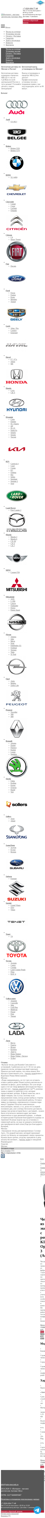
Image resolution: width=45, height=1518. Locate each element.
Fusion (13, 295)
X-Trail (13, 654)
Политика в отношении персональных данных (20, 1499)
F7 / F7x (14, 359)
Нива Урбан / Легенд (19, 1056)
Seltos (13, 477)
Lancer (13, 603)
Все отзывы (6, 1151)
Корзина (4, 1516)
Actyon (13, 848)
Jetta (12, 1005)
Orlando (14, 211)
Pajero (13, 608)
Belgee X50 (15, 148)
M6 (12, 364)
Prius (12, 972)
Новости (9, 43)
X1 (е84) (14, 177)
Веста (13, 1043)
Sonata (13, 435)
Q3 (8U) (14, 122)
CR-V (13, 393)
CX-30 (13, 541)
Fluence (14, 748)
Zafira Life (15, 685)
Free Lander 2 (16, 510)
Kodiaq (13, 783)
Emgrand (14, 333)
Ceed (13, 466)
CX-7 (13, 546)
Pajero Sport (15, 610)
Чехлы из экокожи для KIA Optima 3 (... (40, 1490)
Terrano (13, 650)
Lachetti (14, 208)
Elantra (13, 422)
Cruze (13, 206)
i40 (12, 426)
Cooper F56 (15, 572)
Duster (13, 745)
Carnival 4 (14, 464)
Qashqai (14, 648)
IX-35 (13, 428)
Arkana (13, 743)
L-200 (13, 601)
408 (12, 717)
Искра (13, 1047)
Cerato (13, 468)
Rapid (13, 790)
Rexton (13, 852)
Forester (14, 879)
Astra (13, 681)
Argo (13, 819)
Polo (12, 1014)
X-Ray (13, 1058)
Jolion (13, 362)
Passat (13, 1012)
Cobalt (13, 204)
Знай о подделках (13, 40)
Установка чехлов (13, 34)
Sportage (14, 479)
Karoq (13, 785)
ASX (13, 599)
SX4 (12, 907)
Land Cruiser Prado (18, 970)
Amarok (14, 1001)
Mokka (13, 683)
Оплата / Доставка (13, 36)
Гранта (13, 1045)
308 (12, 714)
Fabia (13, 781)
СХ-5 (13, 543)
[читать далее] (30, 1073)
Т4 (12, 936)
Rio (12, 475)
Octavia (13, 788)
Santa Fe (14, 430)
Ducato (13, 266)
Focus (13, 293)
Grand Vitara (15, 905)
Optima (13, 472)
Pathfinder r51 (16, 646)
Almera (13, 637)
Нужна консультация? (10, 1514)
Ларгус (13, 1052)
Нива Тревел (16, 1054)
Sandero (14, 754)
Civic (13, 390)
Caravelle (14, 1003)
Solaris (13, 433)
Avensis (14, 963)
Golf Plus (14, 1007)
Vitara (13, 910)
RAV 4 (13, 974)
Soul (12, 483)
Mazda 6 (14, 539)
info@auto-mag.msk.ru (9, 1484)
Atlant (13, 821)
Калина (14, 1049)
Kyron (13, 850)
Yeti (12, 792)
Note (12, 643)
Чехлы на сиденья (13, 32)
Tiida (12, 652)
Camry (13, 965)
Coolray (14, 330)
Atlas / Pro (15, 328)
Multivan (14, 1010)
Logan (13, 752)
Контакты (10, 45)
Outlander (14, 606)
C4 (12, 237)
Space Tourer (16, 239)
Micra (13, 641)
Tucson (13, 437)
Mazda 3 (14, 537)
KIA (42, 1159)
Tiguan (13, 1016)
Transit (13, 302)
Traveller (14, 712)
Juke (12, 639)
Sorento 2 (14, 481)
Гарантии (10, 38)
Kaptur (13, 750)
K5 (12, 470)
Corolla (13, 967)
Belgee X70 (15, 151)
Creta (13, 419)
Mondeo (14, 299)
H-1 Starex (15, 424)
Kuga (13, 297)
